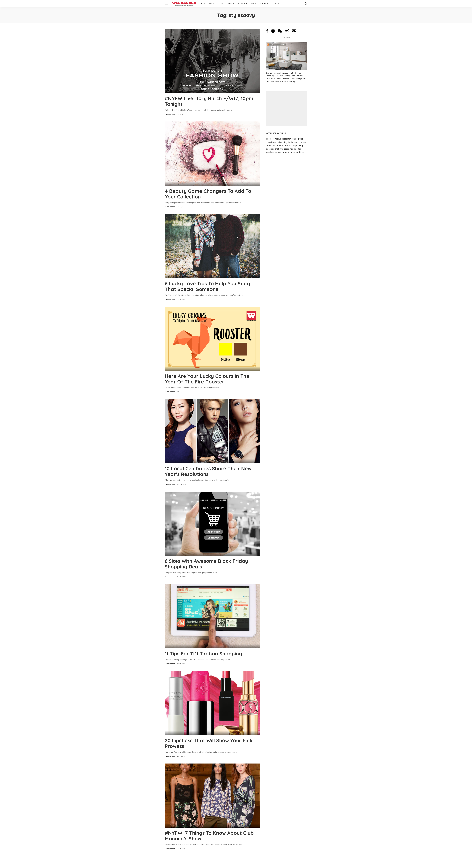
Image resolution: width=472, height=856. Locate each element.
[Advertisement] (286, 108)
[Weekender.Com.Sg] (184, 3)
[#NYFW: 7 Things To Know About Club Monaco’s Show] (212, 796)
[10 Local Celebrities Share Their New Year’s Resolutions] (212, 431)
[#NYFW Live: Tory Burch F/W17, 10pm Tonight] (212, 61)
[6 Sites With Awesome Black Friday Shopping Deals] (212, 524)
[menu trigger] (168, 3)
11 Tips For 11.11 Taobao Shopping (203, 654)
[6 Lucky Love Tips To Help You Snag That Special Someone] (212, 246)
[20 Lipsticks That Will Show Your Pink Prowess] (212, 703)
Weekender (170, 114)
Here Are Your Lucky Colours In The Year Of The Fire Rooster (207, 379)
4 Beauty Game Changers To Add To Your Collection (208, 194)
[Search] (305, 3)
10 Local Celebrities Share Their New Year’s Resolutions (208, 471)
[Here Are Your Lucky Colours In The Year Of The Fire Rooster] (212, 339)
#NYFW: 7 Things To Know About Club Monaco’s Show (209, 836)
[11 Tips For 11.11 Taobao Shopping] (212, 616)
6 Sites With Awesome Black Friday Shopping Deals (206, 564)
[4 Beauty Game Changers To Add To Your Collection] (212, 153)
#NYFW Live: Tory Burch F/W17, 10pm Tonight (209, 101)
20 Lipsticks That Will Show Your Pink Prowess (208, 743)
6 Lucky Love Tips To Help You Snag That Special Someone (207, 286)
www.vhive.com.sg (287, 81)
